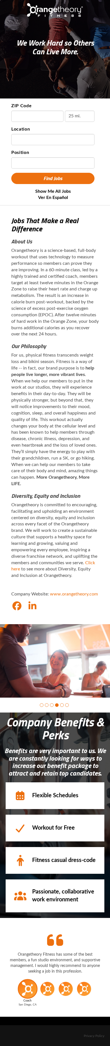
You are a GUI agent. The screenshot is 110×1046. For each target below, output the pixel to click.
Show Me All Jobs (53, 191)
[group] (55, 661)
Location (20, 129)
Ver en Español (53, 197)
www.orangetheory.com (74, 594)
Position (20, 152)
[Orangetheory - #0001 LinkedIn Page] (32, 606)
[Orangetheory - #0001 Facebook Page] (17, 606)
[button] (41, 705)
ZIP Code (21, 106)
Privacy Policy (94, 1036)
